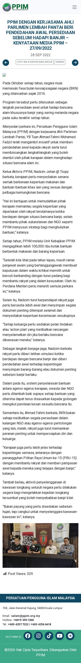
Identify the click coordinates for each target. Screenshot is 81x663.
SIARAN (60, 62)
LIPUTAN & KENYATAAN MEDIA (34, 62)
